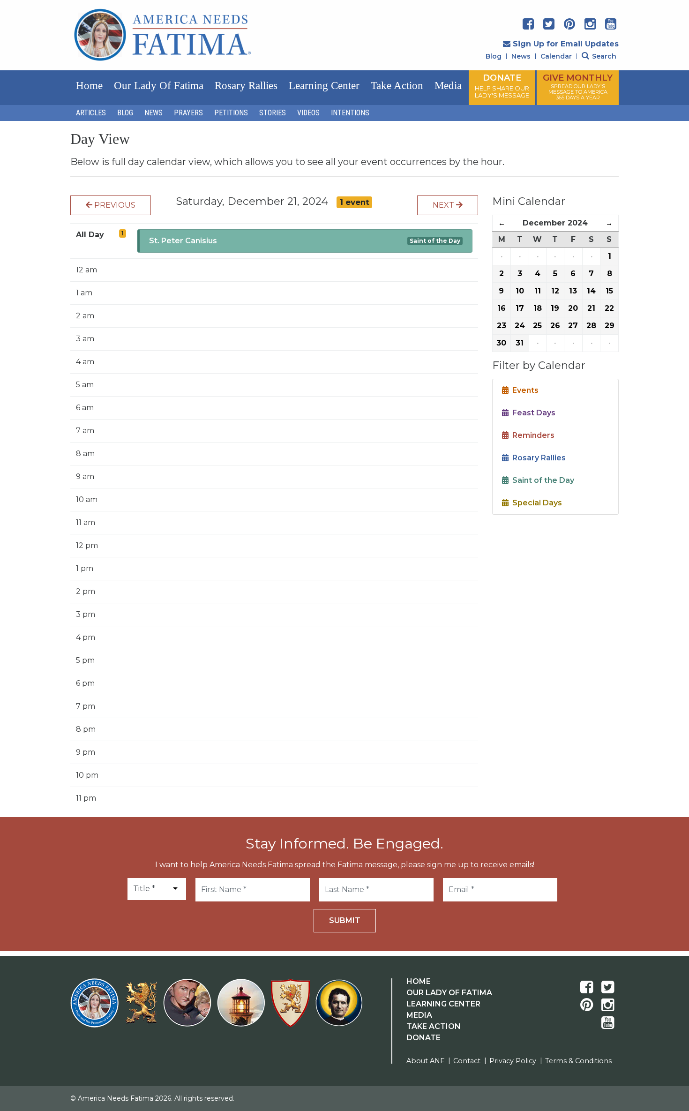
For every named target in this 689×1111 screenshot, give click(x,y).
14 (591, 290)
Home (89, 85)
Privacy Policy (512, 1061)
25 (537, 325)
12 (555, 290)
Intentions (350, 112)
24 (520, 325)
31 (520, 342)
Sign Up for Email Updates (566, 43)
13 (573, 290)
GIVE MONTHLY (578, 87)
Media (448, 85)
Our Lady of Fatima (158, 85)
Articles (91, 112)
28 (591, 325)
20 (573, 308)
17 (520, 308)
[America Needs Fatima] (96, 1008)
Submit (344, 920)
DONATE (502, 86)
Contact (466, 1061)
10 (520, 290)
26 (555, 325)
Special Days (535, 502)
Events (524, 390)
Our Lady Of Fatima (449, 992)
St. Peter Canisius (183, 240)
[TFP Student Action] (292, 1008)
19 (555, 308)
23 (501, 325)
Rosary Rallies (246, 85)
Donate (423, 1037)
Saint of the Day (435, 240)
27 (573, 325)
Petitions (231, 112)
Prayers (188, 112)
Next (444, 205)
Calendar (556, 56)
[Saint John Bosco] (338, 1008)
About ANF (425, 1061)
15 (609, 290)
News (521, 56)
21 (591, 308)
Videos (308, 112)
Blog (494, 56)
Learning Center (324, 85)
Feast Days (532, 412)
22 (609, 308)
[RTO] (243, 1008)
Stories (272, 112)
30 (501, 342)
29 (609, 325)
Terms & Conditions (578, 1061)
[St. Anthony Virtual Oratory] (189, 1008)
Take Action (397, 85)
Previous (113, 205)
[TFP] (142, 1008)
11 (537, 290)
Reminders (531, 435)
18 (537, 308)
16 (501, 308)
